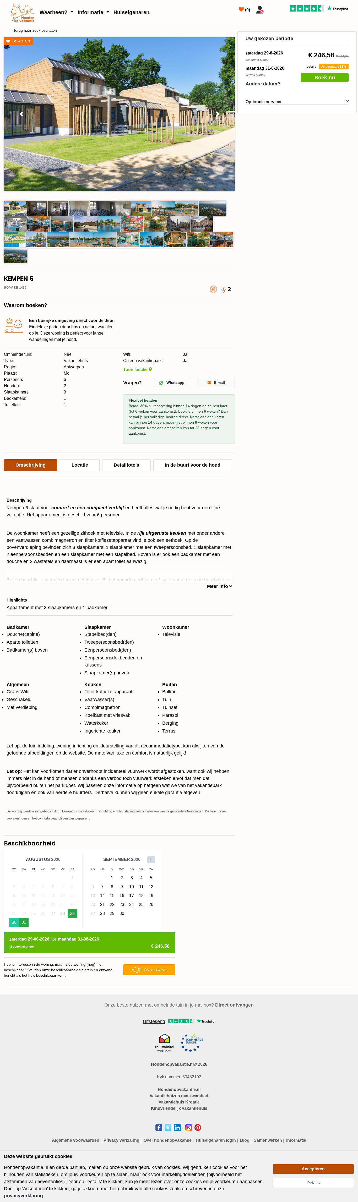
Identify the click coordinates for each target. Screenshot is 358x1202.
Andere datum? (263, 83)
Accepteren (313, 1169)
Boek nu (324, 77)
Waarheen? (54, 12)
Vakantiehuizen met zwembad (179, 1096)
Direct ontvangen (234, 1005)
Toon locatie (136, 369)
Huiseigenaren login (216, 1140)
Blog (244, 1140)
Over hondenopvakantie (168, 1140)
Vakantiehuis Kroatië (179, 1102)
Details (313, 1183)
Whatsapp (175, 382)
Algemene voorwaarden (75, 1140)
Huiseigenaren (131, 12)
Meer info (218, 586)
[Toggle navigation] (272, 9)
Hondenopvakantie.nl (179, 1089)
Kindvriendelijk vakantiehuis (179, 1108)
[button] (21, 114)
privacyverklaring (23, 1195)
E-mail (219, 382)
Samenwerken (268, 1140)
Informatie (91, 12)
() (247, 10)
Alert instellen (155, 969)
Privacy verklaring (121, 1140)
